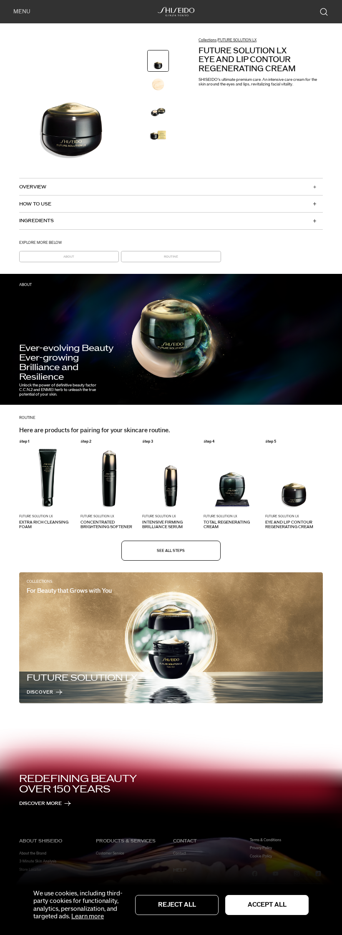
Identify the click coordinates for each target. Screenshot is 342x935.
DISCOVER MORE (40, 803)
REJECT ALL (177, 905)
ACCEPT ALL (267, 905)
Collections (207, 40)
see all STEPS (171, 551)
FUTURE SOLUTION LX (237, 40)
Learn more (87, 916)
